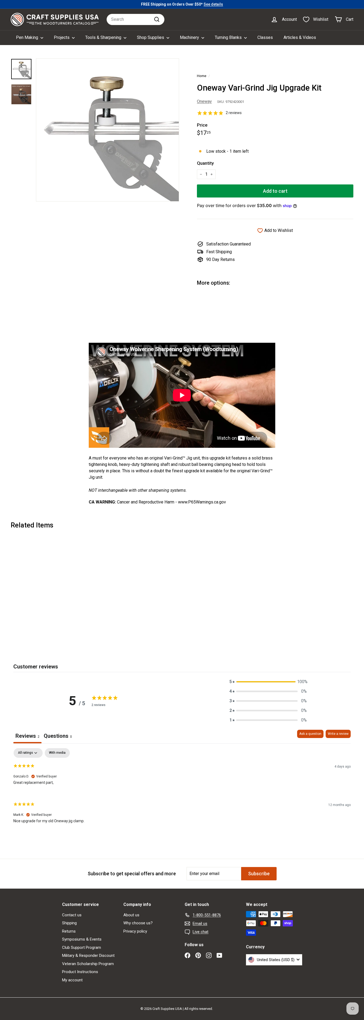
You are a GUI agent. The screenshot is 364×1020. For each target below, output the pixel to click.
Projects (62, 37)
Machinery (190, 37)
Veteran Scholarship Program (88, 963)
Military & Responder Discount (88, 955)
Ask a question (310, 734)
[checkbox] (57, 753)
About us (131, 915)
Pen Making (27, 37)
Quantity (205, 163)
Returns (69, 931)
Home (201, 76)
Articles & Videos (300, 37)
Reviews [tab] (27, 736)
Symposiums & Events (82, 939)
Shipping (69, 923)
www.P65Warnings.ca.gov (202, 502)
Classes (265, 37)
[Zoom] (107, 130)
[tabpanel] (182, 790)
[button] (268, 682)
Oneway (204, 101)
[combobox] (135, 19)
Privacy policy (135, 931)
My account (72, 980)
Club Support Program (81, 947)
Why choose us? (138, 923)
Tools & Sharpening (103, 37)
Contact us (72, 915)
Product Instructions (80, 971)
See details (213, 4)
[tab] (58, 736)
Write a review (338, 734)
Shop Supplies (151, 37)
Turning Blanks (229, 37)
